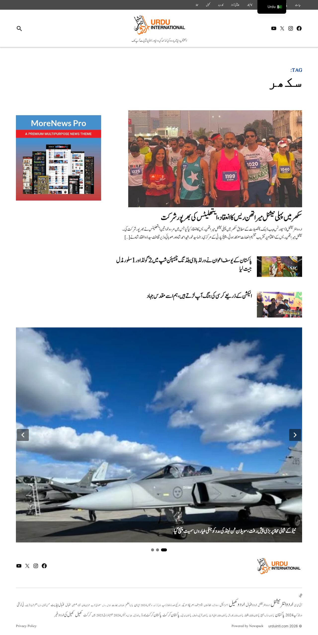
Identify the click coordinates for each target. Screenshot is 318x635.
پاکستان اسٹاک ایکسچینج (267, 616)
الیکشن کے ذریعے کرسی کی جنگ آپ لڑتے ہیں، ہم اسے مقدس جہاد (199, 296)
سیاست (298, 4)
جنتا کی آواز (235, 4)
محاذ (197, 4)
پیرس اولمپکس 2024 (123, 615)
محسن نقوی (46, 605)
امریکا (191, 605)
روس (104, 605)
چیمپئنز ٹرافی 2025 (104, 615)
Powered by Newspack (247, 626)
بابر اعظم (129, 605)
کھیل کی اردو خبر (64, 615)
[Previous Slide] (23, 435)
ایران (137, 605)
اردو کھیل (237, 604)
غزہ (79, 605)
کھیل (208, 4)
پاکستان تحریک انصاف (200, 615)
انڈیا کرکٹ (157, 605)
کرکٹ (87, 615)
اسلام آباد (215, 605)
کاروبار (220, 4)
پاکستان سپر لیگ (185, 616)
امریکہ (184, 605)
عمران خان (86, 605)
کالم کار (249, 4)
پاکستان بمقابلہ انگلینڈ (251, 615)
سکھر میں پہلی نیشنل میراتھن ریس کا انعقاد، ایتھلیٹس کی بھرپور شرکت (231, 217)
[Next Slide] (295, 435)
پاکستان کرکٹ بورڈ (151, 615)
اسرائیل (224, 605)
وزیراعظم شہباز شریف (33, 605)
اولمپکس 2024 (146, 605)
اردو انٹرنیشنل (282, 604)
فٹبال (68, 605)
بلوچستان (121, 605)
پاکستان (279, 615)
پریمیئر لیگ (136, 616)
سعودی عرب (96, 605)
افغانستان (207, 605)
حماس (109, 605)
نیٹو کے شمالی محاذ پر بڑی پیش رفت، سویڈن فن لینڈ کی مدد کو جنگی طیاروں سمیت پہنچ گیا (235, 531)
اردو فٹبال (251, 605)
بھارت (115, 605)
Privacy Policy (26, 626)
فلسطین (74, 605)
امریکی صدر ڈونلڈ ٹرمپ (171, 605)
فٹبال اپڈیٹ (57, 605)
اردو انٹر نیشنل (264, 605)
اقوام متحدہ (199, 605)
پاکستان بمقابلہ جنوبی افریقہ (218, 616)
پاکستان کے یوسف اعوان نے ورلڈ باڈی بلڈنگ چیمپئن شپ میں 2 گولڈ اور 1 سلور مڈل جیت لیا (184, 265)
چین (93, 615)
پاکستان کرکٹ (170, 615)
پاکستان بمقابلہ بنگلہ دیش (235, 616)
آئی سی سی (298, 605)
